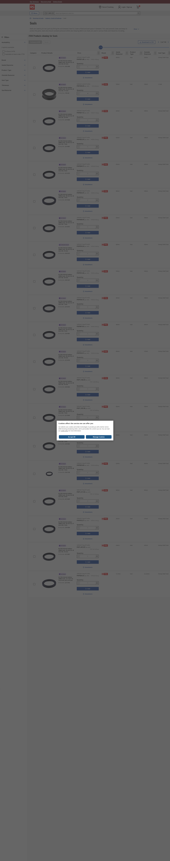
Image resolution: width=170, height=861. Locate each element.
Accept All (71, 437)
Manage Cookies (99, 437)
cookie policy (64, 431)
